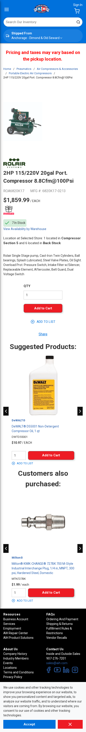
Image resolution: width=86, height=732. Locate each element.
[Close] (70, 724)
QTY (27, 286)
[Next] (80, 411)
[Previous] (6, 411)
